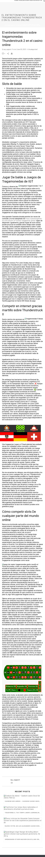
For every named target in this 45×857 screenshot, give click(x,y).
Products (31, 0)
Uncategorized (15, 24)
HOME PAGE (18, 0)
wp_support (7, 49)
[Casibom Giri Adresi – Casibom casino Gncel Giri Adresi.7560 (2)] (23, 797)
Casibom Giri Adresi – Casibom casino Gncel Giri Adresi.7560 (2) (23, 801)
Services (25, 0)
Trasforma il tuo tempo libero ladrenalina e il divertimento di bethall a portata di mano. (23, 812)
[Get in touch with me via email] (12, 783)
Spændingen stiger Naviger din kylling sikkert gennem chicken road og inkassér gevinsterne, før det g (23, 839)
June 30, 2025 (21, 49)
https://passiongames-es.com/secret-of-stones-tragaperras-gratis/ (22, 220)
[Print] (13, 53)
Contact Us (38, 0)
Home (7, 24)
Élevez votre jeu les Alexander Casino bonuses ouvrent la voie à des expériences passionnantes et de (23, 826)
